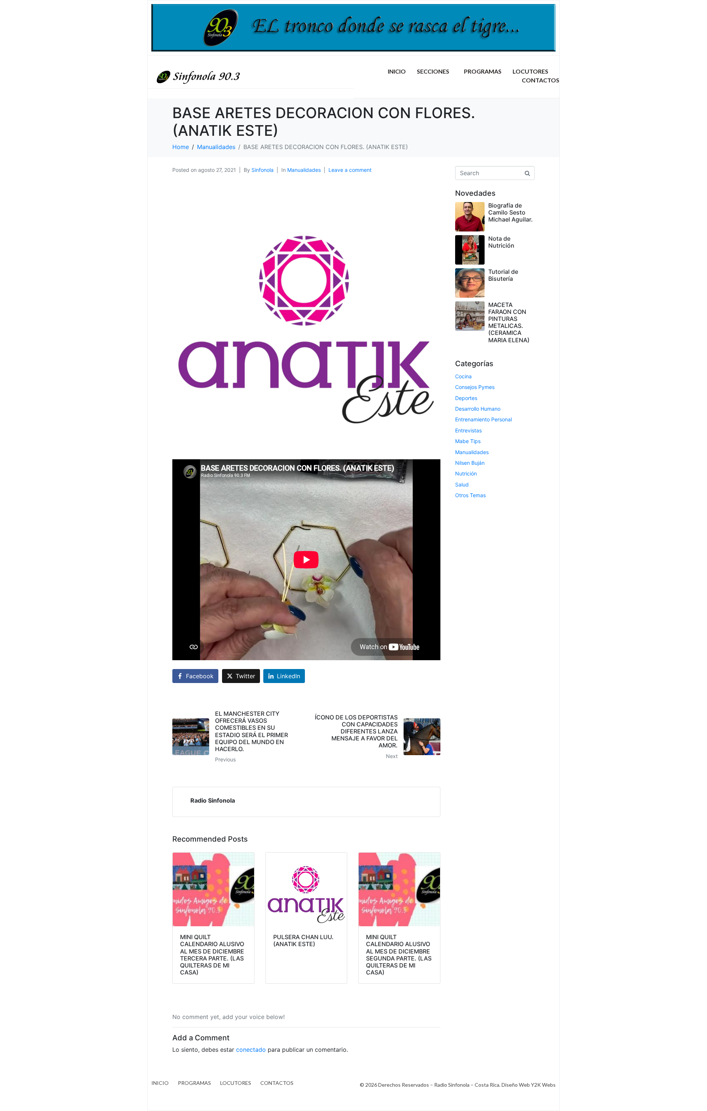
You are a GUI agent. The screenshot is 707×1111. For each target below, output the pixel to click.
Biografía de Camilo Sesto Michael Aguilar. (510, 212)
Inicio (397, 71)
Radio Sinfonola (212, 800)
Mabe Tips (468, 441)
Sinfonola (263, 170)
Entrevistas (468, 430)
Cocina (463, 376)
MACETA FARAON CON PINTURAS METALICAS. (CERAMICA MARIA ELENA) (509, 322)
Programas (483, 71)
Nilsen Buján (470, 463)
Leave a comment (350, 170)
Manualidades (304, 170)
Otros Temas (470, 495)
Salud (462, 484)
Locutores (530, 71)
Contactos (540, 80)
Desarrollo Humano (477, 409)
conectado (251, 1049)
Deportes (466, 398)
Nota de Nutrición (501, 242)
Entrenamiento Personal (483, 419)
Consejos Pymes (475, 387)
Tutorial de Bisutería (503, 275)
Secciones (433, 71)
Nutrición (466, 473)
